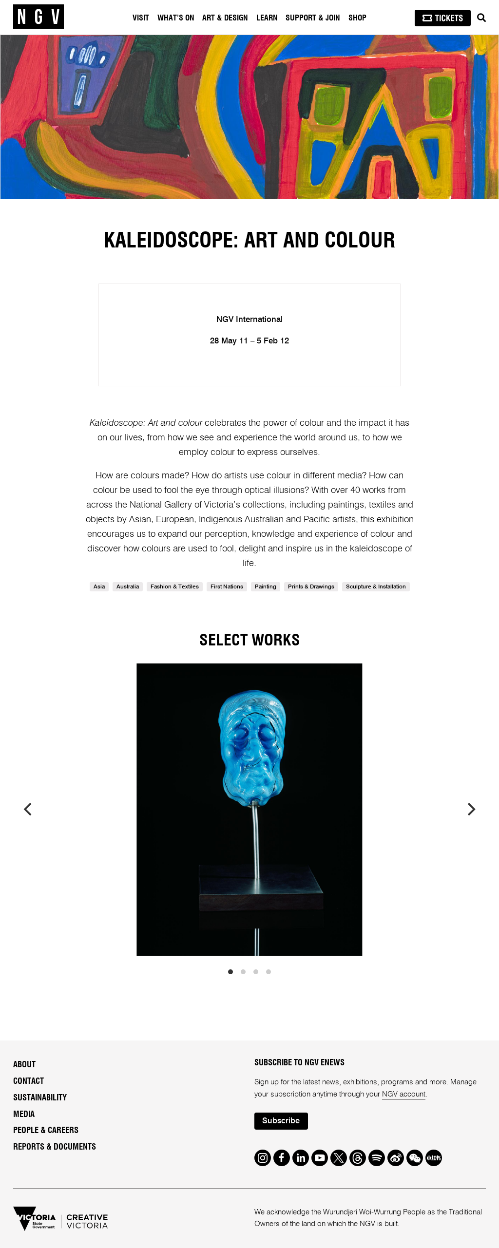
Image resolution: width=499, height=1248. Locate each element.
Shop (357, 18)
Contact (28, 1081)
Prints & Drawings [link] (311, 587)
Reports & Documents (54, 1147)
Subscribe (281, 1121)
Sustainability (40, 1098)
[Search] (481, 18)
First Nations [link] (227, 587)
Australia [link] (127, 587)
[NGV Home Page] (38, 17)
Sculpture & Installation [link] (376, 587)
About (24, 1065)
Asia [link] (99, 587)
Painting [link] (265, 587)
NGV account (403, 1094)
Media (24, 1114)
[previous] (28, 809)
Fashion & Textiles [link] (175, 587)
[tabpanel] (249, 117)
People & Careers (45, 1131)
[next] (470, 809)
